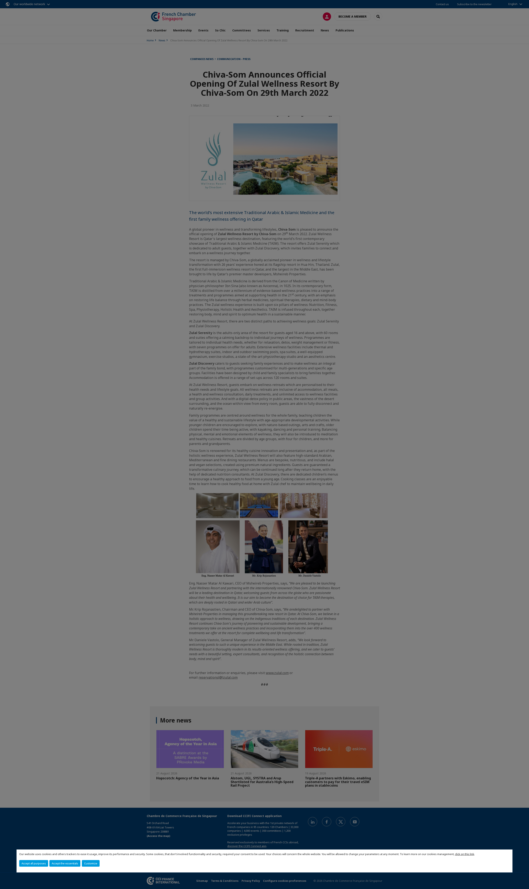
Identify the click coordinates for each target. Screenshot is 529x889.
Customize (90, 863)
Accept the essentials (65, 863)
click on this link (464, 854)
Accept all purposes (33, 863)
